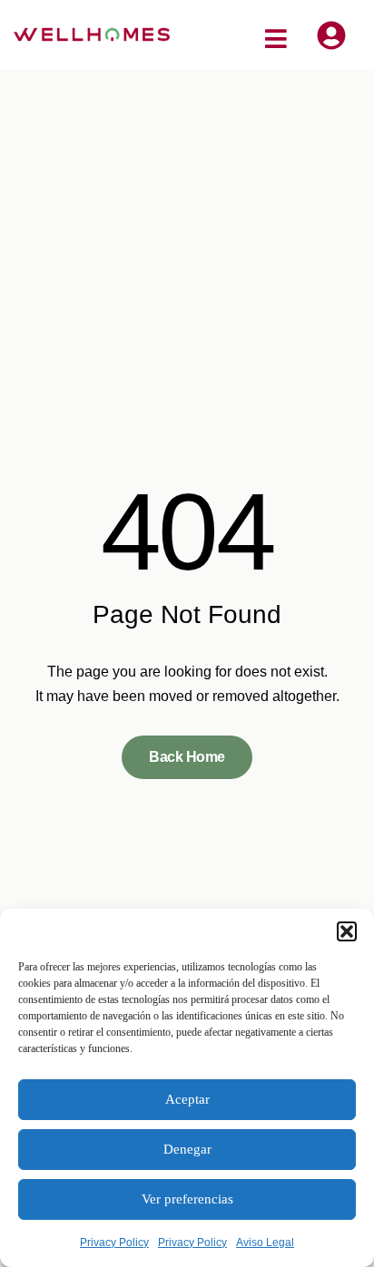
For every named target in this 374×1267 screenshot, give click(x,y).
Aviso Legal (265, 1242)
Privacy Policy (114, 1242)
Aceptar (187, 1099)
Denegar (187, 1149)
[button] (347, 931)
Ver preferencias (187, 1199)
